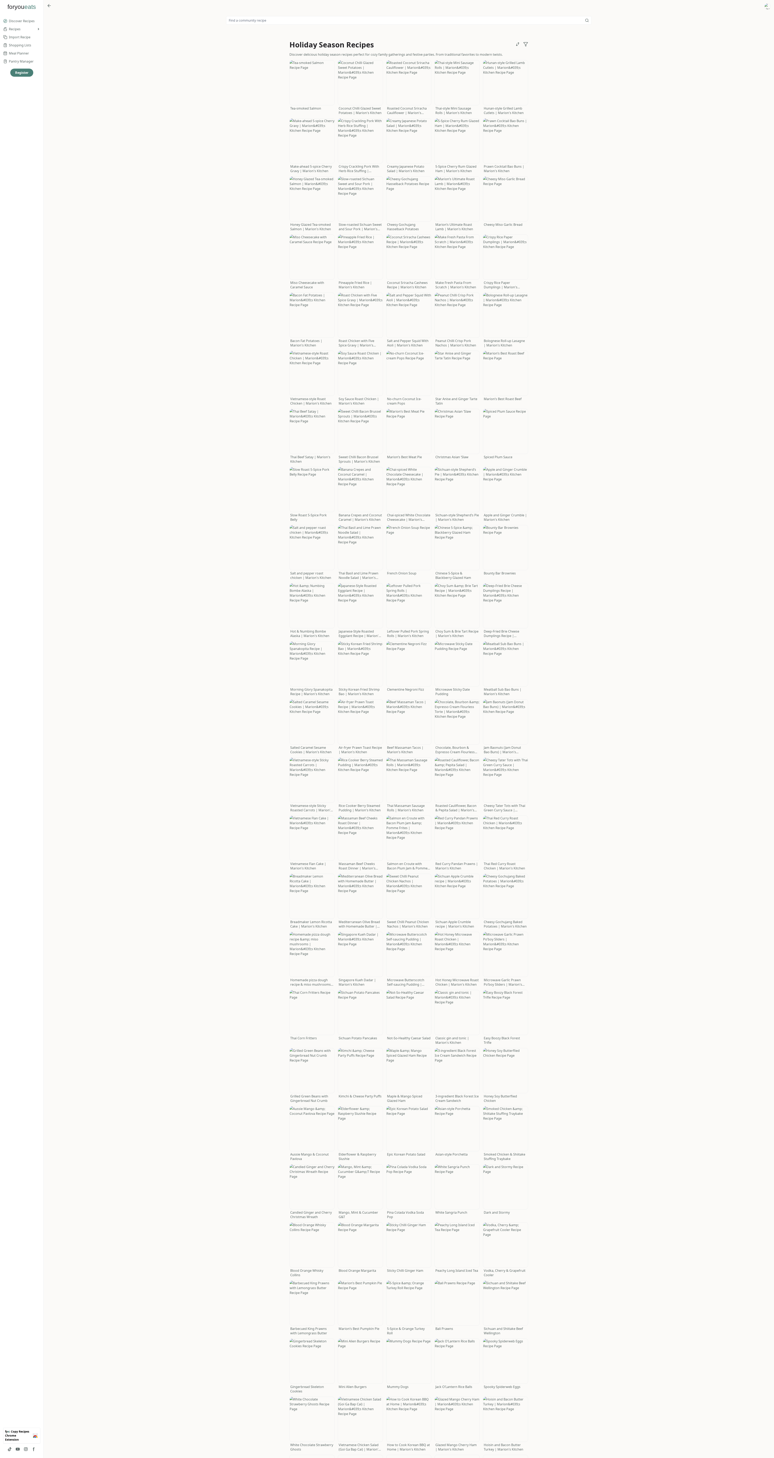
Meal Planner (19, 53)
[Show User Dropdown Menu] (767, 6)
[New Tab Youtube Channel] (17, 1449)
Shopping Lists (20, 45)
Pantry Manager (21, 61)
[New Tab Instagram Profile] (25, 1449)
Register (21, 72)
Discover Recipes (22, 21)
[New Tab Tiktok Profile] (9, 1449)
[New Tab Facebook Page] (33, 1449)
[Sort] (517, 44)
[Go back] (49, 6)
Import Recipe (19, 37)
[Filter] (525, 44)
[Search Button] (587, 20)
